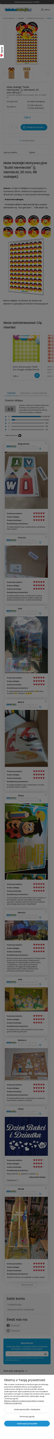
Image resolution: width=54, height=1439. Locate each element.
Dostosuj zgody (27, 1416)
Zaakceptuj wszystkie (27, 1423)
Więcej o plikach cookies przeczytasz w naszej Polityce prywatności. (24, 1402)
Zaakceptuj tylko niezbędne (27, 1409)
